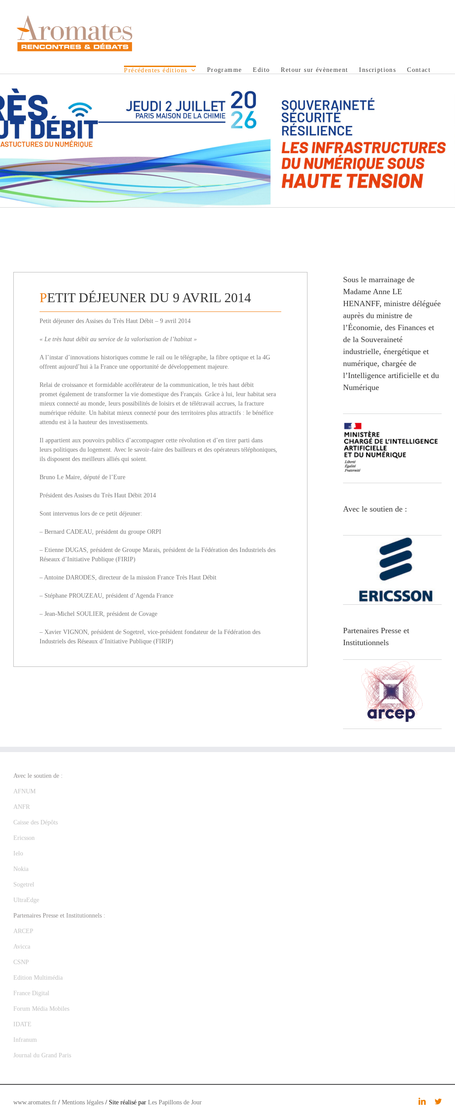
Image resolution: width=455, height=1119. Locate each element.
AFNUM (24, 791)
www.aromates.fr (34, 1102)
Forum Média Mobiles (41, 1008)
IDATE (22, 1024)
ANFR (21, 807)
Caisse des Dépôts (35, 822)
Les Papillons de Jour (175, 1102)
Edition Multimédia (38, 977)
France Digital (31, 993)
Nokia (20, 869)
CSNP (21, 962)
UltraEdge (26, 900)
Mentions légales (83, 1102)
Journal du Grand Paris (42, 1055)
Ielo (18, 853)
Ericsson (24, 838)
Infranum (25, 1039)
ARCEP (23, 931)
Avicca (21, 946)
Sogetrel (23, 884)
